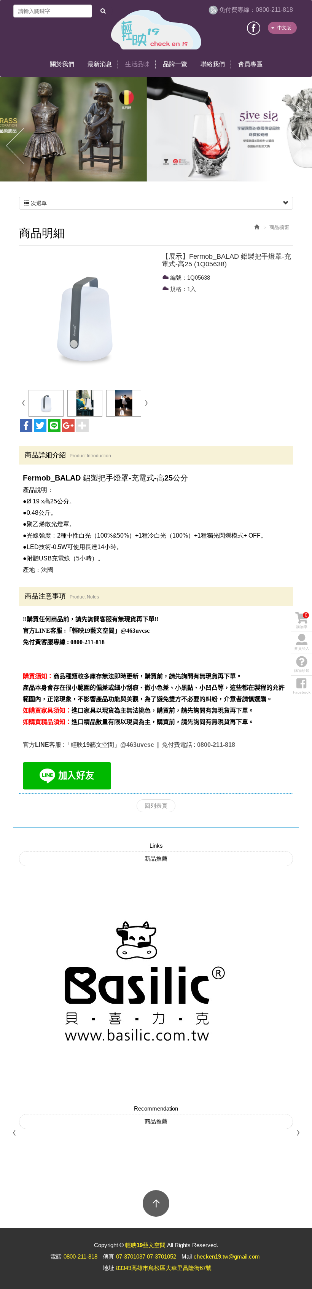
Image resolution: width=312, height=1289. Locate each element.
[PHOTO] (84, 318)
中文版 (284, 27)
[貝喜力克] (133, 981)
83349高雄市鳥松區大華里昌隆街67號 (164, 1268)
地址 (108, 1268)
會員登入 (301, 648)
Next (296, 146)
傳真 (108, 1256)
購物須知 (301, 670)
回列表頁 (156, 805)
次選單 (38, 203)
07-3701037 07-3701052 (146, 1256)
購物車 (301, 621)
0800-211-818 (256, 9)
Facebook (254, 27)
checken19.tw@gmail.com (227, 1256)
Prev (15, 146)
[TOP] (156, 1203)
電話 (56, 1256)
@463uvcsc (138, 745)
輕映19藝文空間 (156, 30)
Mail (186, 1256)
